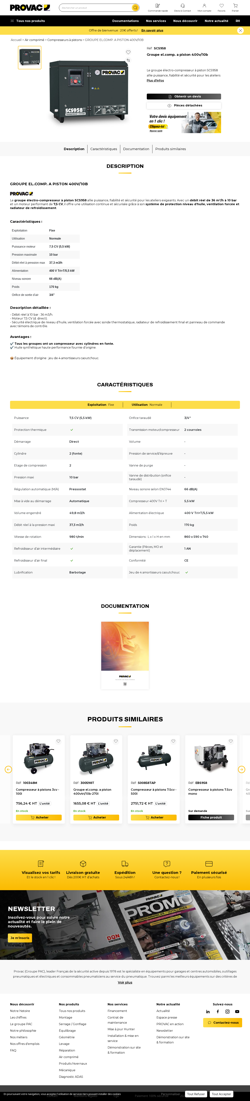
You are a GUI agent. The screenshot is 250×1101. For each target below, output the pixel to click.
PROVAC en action (170, 1024)
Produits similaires (170, 149)
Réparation (67, 1050)
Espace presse (166, 1017)
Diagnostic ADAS (71, 1077)
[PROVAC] (30, 7)
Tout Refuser (196, 1094)
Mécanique (67, 1070)
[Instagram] (227, 1011)
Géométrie (67, 1037)
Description (74, 149)
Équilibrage (67, 1030)
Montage (65, 1017)
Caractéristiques (103, 149)
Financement (117, 1011)
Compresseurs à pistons (64, 40)
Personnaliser (170, 1094)
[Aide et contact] (182, 5)
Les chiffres (18, 1017)
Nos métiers (18, 1037)
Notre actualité (216, 21)
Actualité (163, 1011)
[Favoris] (221, 5)
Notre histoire (20, 1011)
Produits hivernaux (73, 1063)
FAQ (13, 1050)
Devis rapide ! (147, 30)
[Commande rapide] (158, 5)
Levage (64, 1044)
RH (238, 21)
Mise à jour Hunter (121, 1029)
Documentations (125, 21)
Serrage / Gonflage (72, 1024)
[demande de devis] (184, 122)
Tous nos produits (72, 1011)
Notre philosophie (23, 1030)
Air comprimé (34, 40)
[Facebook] (218, 1011)
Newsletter (164, 1030)
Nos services (156, 21)
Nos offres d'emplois (24, 1044)
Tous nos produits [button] (30, 21)
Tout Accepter (221, 1094)
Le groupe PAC (21, 1024)
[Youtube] (237, 1011)
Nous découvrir (185, 21)
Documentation (136, 149)
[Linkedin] (208, 1011)
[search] (135, 7)
